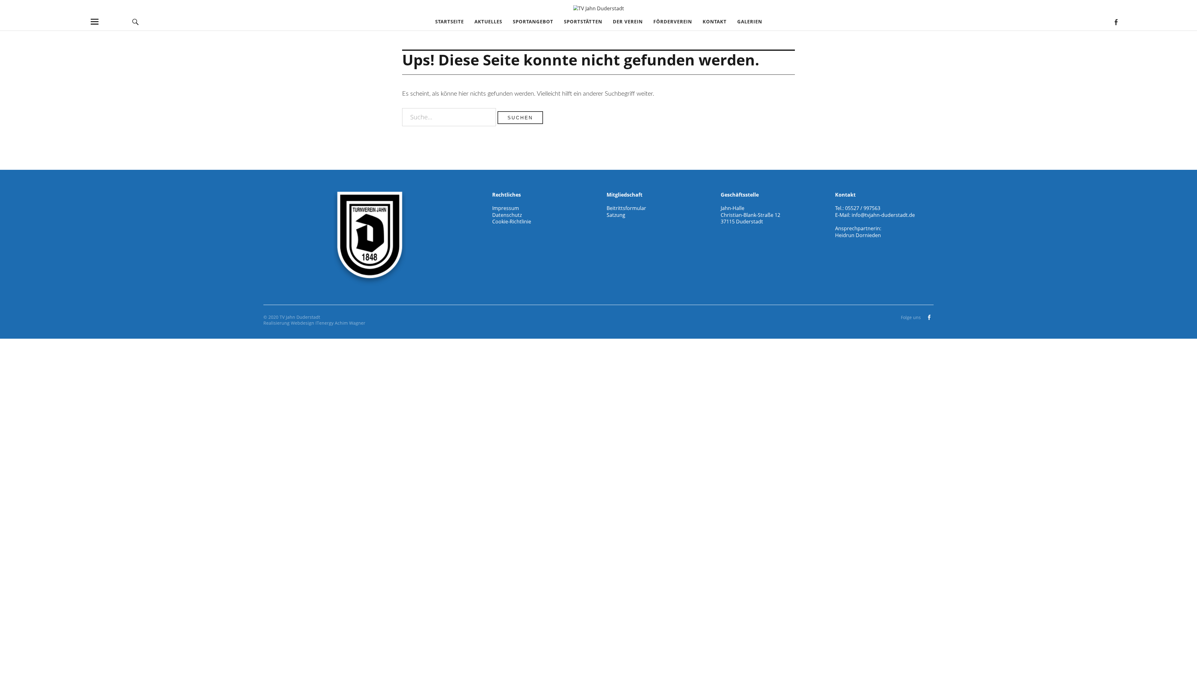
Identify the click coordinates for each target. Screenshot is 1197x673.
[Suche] (136, 21)
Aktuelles (488, 21)
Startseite (449, 21)
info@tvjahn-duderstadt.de (883, 215)
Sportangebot (533, 21)
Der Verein (628, 21)
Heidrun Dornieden (858, 235)
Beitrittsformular (626, 208)
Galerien (749, 21)
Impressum (505, 208)
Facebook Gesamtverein (1116, 21)
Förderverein (672, 21)
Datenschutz (507, 215)
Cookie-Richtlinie (511, 221)
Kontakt (715, 21)
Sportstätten (583, 21)
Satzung (616, 215)
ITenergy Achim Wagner (340, 323)
